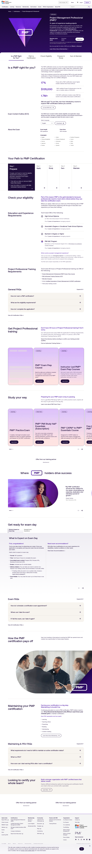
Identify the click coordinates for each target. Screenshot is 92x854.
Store (72, 2)
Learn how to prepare (18, 574)
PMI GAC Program (47, 278)
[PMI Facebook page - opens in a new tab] (76, 839)
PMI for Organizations (48, 6)
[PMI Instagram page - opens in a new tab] (81, 839)
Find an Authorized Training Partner (50, 343)
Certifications (5, 6)
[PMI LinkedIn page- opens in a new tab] (87, 839)
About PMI (57, 6)
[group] (20, 427)
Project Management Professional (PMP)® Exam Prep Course (58, 274)
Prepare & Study (61, 57)
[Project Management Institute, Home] (6, 2)
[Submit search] (89, 6)
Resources (18, 6)
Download (59, 123)
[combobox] (63, 2)
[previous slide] (79, 449)
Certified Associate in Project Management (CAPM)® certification (63, 281)
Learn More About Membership (58, 49)
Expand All (80, 289)
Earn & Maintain (76, 56)
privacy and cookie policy (28, 850)
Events (39, 6)
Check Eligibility (46, 56)
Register (87, 2)
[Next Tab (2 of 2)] (82, 588)
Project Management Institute (81, 826)
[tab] (15, 531)
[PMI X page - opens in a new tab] (78, 839)
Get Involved (33, 6)
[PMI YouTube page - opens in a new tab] (84, 839)
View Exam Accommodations (56, 550)
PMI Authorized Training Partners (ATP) (52, 276)
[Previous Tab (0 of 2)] (79, 588)
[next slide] (82, 449)
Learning (12, 6)
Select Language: (45, 120)
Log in (81, 2)
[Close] (90, 846)
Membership (26, 6)
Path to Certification (31, 57)
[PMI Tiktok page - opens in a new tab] (89, 839)
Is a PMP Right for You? (16, 57)
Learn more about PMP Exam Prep (50, 404)
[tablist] (46, 531)
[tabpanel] (46, 561)
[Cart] (78, 2)
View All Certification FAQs (15, 315)
